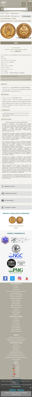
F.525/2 (28, 79)
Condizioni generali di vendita (16, 353)
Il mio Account (16, 320)
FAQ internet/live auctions (16, 352)
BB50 (16, 43)
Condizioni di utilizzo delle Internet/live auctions (16, 357)
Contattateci (16, 318)
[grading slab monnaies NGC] (16, 256)
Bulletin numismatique (16, 307)
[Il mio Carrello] (24, 6)
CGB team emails (16, 346)
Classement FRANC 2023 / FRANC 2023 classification (13, 79)
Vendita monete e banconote (16, 337)
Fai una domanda (8, 200)
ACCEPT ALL (12, 390)
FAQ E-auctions (16, 350)
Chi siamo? (16, 345)
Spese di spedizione (16, 329)
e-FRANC (16, 309)
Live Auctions (16, 289)
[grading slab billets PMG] (16, 271)
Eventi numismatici (16, 300)
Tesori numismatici (16, 302)
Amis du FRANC (16, 312)
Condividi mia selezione (10, 193)
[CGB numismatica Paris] (3, 6)
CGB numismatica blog (16, 305)
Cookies (16, 361)
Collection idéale (16, 311)
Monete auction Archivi (16, 296)
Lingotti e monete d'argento (16, 294)
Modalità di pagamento (16, 331)
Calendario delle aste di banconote (16, 340)
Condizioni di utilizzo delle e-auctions (16, 355)
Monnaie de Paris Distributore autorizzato (16, 291)
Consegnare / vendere (10, 207)
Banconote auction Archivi (16, 298)
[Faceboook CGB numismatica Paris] (5, 278)
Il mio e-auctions (16, 324)
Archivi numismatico (16, 303)
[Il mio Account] (30, 6)
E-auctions (16, 287)
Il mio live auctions (16, 325)
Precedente (27, 16)
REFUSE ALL (21, 390)
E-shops (16, 285)
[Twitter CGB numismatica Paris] (12, 278)
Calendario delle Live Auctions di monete (16, 339)
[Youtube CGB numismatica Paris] (26, 278)
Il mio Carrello (16, 322)
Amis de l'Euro (16, 314)
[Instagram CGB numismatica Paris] (19, 278)
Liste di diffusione (16, 327)
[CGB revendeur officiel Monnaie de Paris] (16, 263)
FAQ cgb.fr (16, 348)
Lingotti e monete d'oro (16, 293)
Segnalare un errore (9, 186)
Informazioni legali (16, 359)
